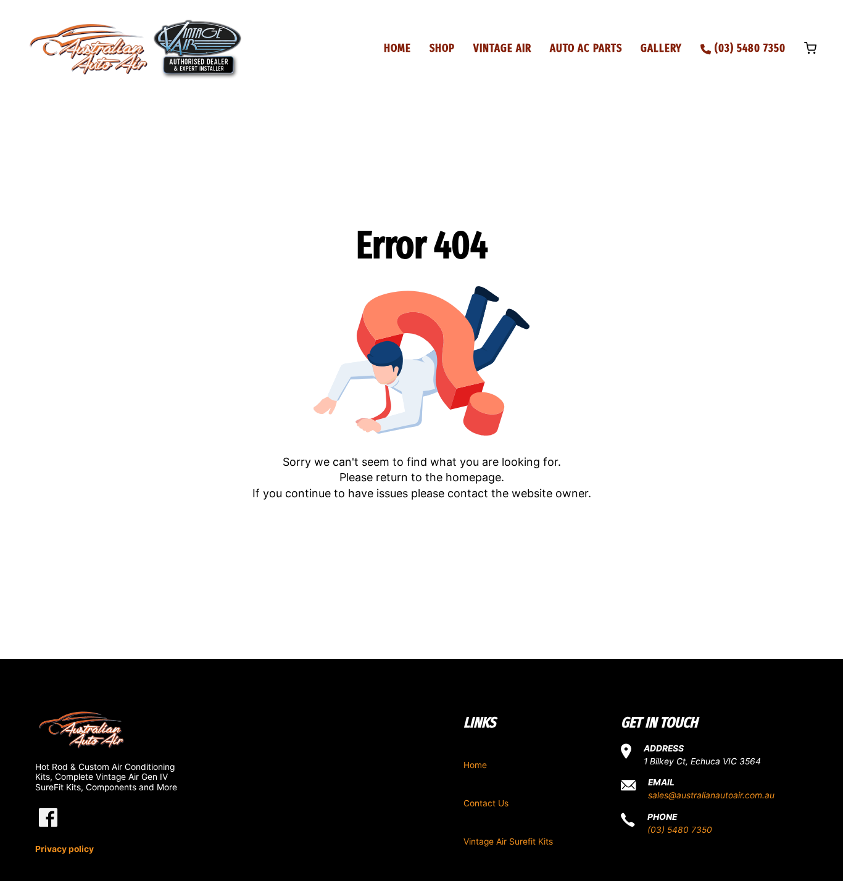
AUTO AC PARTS (586, 48)
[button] (810, 49)
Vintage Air (502, 48)
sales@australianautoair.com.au (711, 795)
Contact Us (486, 803)
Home (397, 48)
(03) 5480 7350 (679, 830)
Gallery (661, 48)
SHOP (442, 48)
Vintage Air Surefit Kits (508, 841)
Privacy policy (64, 849)
